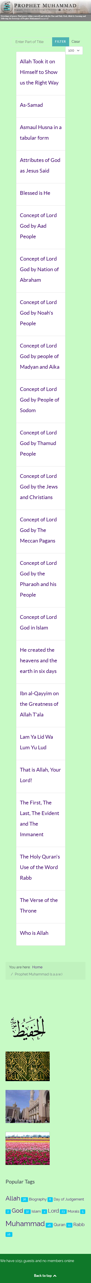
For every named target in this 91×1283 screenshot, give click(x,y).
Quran (59, 1224)
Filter (60, 41)
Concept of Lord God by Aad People (38, 225)
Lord (53, 1211)
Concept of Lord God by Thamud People (38, 443)
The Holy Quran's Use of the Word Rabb (40, 867)
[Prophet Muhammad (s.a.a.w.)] (45, 10)
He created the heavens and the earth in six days (38, 660)
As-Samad (31, 105)
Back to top (43, 1275)
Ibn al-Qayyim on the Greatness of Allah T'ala (39, 704)
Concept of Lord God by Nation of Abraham (39, 269)
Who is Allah (34, 933)
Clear (76, 41)
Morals (73, 1211)
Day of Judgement (69, 1199)
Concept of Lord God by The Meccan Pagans (38, 530)
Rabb (79, 1224)
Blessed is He (35, 193)
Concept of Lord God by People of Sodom (39, 399)
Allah (13, 1198)
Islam (36, 1211)
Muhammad (25, 1223)
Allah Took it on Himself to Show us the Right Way (39, 72)
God (17, 1210)
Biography (38, 1199)
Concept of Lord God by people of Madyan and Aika (39, 356)
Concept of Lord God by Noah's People (38, 312)
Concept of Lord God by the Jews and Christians (39, 486)
